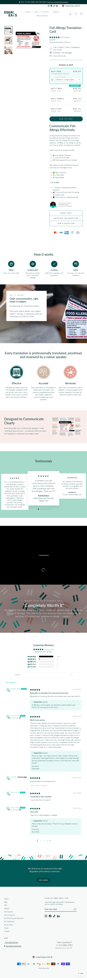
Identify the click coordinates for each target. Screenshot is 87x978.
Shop (28, 12)
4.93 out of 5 (49, 649)
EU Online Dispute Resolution (14, 918)
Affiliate (6, 908)
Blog (5, 902)
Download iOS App (11, 942)
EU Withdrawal (9, 921)
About (56, 12)
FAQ (5, 905)
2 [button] (40, 841)
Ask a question (66, 223)
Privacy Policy (8, 925)
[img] (35, 690)
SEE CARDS (43, 880)
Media (6, 928)
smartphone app (72, 197)
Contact (6, 931)
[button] (54, 37)
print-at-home (66, 192)
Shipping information (66, 218)
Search (6, 899)
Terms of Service (9, 915)
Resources (43, 16)
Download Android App (13, 946)
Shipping (52, 42)
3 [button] (44, 841)
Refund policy (8, 912)
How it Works (42, 12)
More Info (66, 213)
